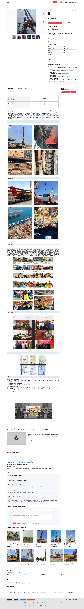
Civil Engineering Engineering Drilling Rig (14, 588)
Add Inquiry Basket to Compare (26, 41)
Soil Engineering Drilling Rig (37, 588)
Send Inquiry (55, 22)
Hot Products (22, 602)
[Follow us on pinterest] (75, 599)
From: (11, 510)
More (8, 596)
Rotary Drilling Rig (15, 461)
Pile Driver (16, 462)
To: (11, 512)
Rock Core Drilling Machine (70, 592)
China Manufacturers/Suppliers (34, 602)
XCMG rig (25, 574)
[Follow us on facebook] (69, 599)
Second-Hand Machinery (52, 461)
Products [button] (22, 1)
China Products (27, 602)
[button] (66, 2)
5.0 (65, 89)
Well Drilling (20, 592)
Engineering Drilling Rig (22, 461)
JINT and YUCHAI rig (45, 577)
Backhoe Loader (45, 461)
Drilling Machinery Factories (12, 592)
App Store (9, 599)
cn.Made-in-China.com (51, 603)
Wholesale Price (48, 602)
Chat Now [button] (70, 22)
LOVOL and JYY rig (45, 576)
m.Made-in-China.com (44, 603)
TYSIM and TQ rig (62, 576)
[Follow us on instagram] (72, 599)
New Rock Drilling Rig (54, 592)
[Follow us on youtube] (73, 599)
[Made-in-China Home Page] (12, 2)
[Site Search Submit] (55, 2)
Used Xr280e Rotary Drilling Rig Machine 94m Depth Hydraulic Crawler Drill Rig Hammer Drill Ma (13, 544)
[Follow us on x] (70, 599)
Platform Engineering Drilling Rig (26, 588)
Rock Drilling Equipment (44, 592)
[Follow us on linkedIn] (76, 599)
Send (14, 523)
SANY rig (43, 574)
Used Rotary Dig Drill (29, 461)
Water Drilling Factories (35, 592)
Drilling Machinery (31, 462)
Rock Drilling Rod (61, 592)
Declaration (52, 605)
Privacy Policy (57, 605)
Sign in (76, 2)
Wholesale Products (42, 602)
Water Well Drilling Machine (23, 462)
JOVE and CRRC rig (10, 577)
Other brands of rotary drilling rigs (29, 576)
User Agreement (47, 605)
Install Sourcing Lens (31, 599)
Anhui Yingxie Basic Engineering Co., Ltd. (56, 13)
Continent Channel (53, 602)
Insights (62, 602)
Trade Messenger (22, 599)
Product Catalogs (20, 572)
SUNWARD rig (62, 574)
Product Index (58, 602)
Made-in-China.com (37, 603)
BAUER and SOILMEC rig (28, 577)
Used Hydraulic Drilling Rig (37, 461)
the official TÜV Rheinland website (35, 429)
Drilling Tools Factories (27, 592)
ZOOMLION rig (9, 576)
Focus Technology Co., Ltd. (35, 605)
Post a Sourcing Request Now (34, 523)
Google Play (15, 599)
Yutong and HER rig (62, 577)
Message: (10, 515)
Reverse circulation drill (10, 574)
